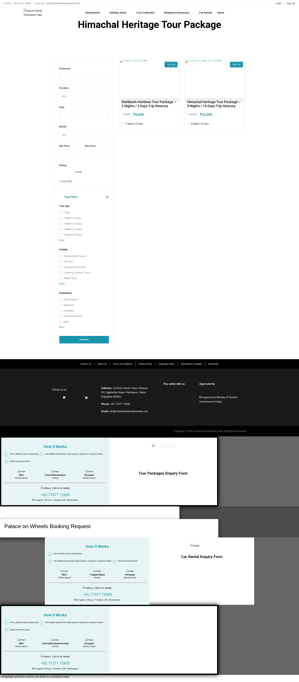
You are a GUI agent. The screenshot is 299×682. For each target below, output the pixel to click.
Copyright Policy (166, 364)
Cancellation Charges (191, 364)
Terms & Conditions (122, 364)
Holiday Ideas (118, 13)
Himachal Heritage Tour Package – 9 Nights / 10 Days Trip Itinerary (214, 104)
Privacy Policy (145, 364)
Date (61, 107)
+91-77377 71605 (22, 3)
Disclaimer (213, 364)
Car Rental (205, 13)
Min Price (64, 146)
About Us (102, 364)
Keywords (64, 68)
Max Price (90, 146)
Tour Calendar (145, 13)
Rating (62, 165)
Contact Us (85, 364)
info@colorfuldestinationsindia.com (63, 3)
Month (62, 126)
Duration (64, 88)
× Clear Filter (65, 181)
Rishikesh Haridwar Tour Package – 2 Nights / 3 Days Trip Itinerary (149, 104)
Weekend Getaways (176, 13)
